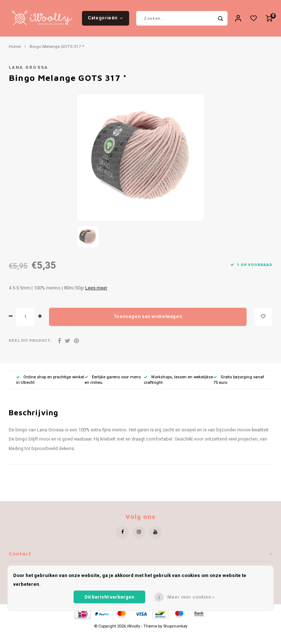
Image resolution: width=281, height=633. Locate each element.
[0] (269, 18)
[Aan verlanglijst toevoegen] (263, 317)
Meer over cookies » (191, 596)
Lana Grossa (28, 67)
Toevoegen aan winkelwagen (148, 316)
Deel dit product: (30, 340)
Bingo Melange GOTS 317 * (57, 47)
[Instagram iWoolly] (138, 532)
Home (15, 47)
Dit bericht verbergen (109, 596)
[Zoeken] (220, 18)
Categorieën (102, 18)
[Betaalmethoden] (82, 613)
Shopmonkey (175, 626)
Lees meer (96, 288)
